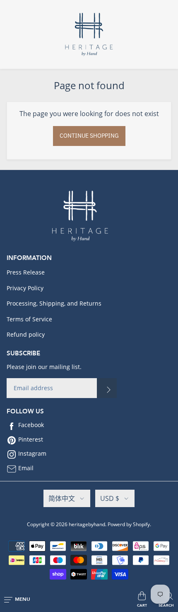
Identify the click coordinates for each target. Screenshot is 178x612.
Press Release (26, 272)
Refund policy (26, 334)
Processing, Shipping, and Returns (54, 303)
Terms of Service (29, 319)
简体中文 (61, 498)
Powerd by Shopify (129, 524)
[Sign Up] (107, 388)
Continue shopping (89, 135)
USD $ (109, 498)
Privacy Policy (25, 288)
